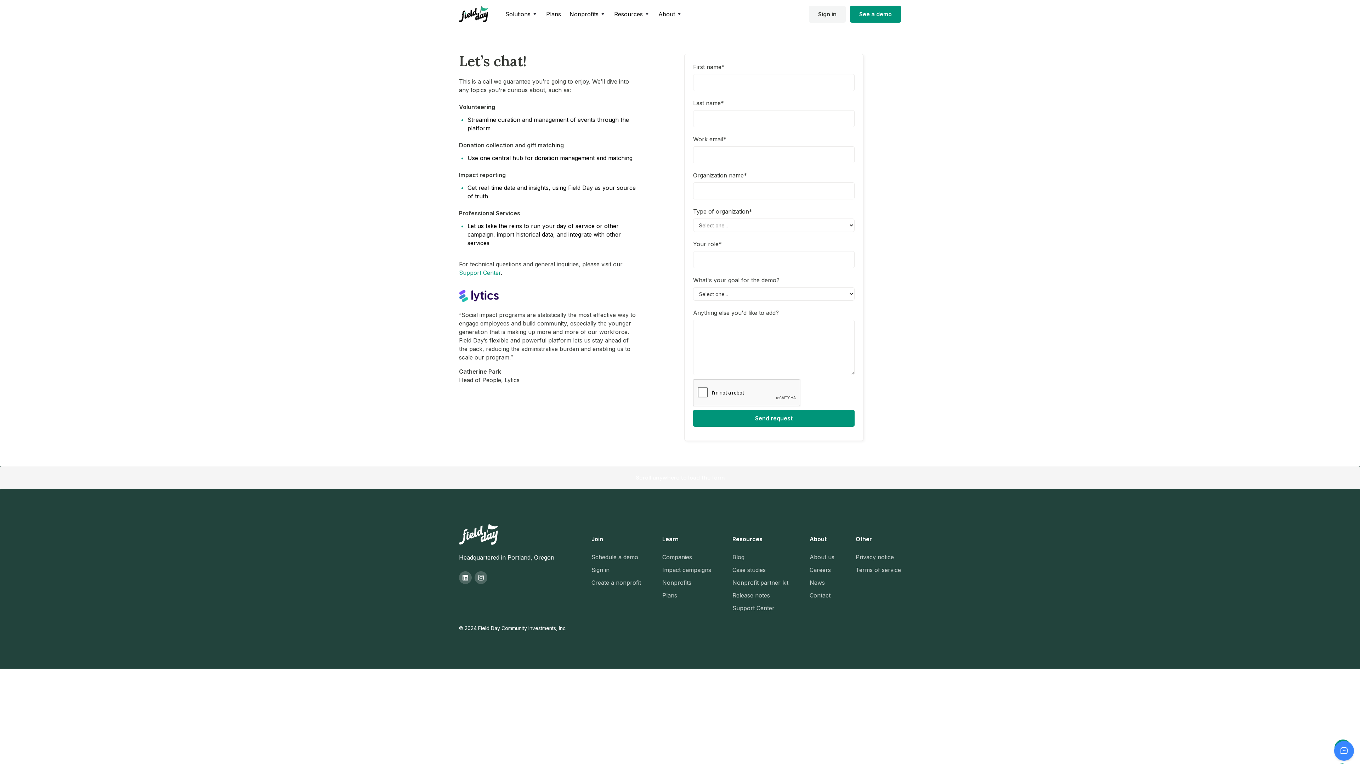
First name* (709, 66)
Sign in (827, 14)
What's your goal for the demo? (736, 280)
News (817, 582)
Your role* (707, 244)
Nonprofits (676, 582)
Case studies (749, 569)
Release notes (751, 595)
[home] (473, 14)
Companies (677, 557)
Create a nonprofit (616, 582)
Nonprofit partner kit (760, 582)
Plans (553, 14)
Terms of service (878, 569)
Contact (820, 595)
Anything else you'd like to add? (736, 312)
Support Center (480, 272)
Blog (738, 557)
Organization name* (720, 175)
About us (822, 557)
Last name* (708, 103)
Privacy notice (875, 557)
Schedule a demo (614, 557)
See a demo (875, 14)
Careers (820, 569)
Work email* (709, 139)
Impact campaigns (686, 569)
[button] (521, 14)
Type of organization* (722, 211)
